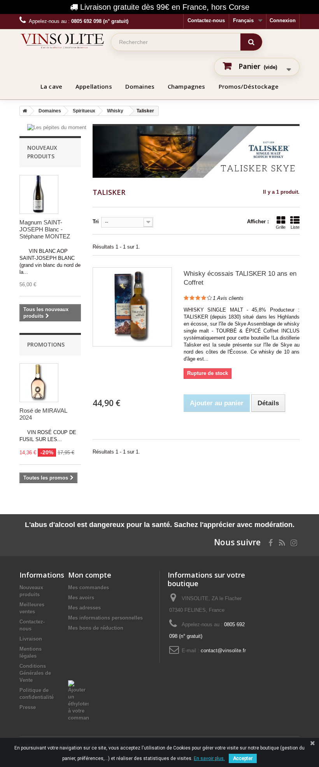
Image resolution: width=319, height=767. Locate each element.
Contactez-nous (206, 20)
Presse (27, 707)
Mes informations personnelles (105, 618)
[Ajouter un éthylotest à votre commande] (78, 683)
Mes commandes (88, 587)
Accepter (242, 758)
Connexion (283, 20)
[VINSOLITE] (62, 40)
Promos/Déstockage (249, 86)
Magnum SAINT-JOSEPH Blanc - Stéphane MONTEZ (44, 229)
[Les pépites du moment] (56, 127)
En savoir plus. (209, 758)
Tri (96, 221)
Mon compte (89, 575)
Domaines (139, 86)
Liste (295, 227)
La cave (51, 86)
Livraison (30, 639)
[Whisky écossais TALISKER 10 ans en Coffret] (132, 307)
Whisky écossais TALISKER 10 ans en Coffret (240, 278)
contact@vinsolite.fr (223, 650)
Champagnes (186, 86)
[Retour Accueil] (23, 111)
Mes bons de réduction (95, 628)
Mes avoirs (81, 598)
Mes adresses (84, 608)
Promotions (46, 344)
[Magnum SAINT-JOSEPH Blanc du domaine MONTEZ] (38, 194)
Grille (281, 227)
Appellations (93, 86)
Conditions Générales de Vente (35, 673)
